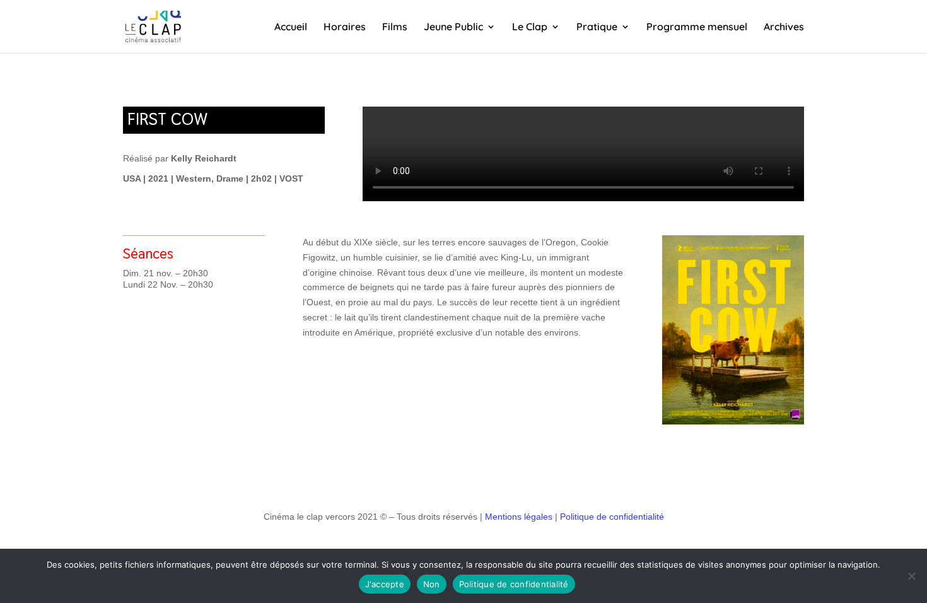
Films (394, 27)
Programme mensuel (696, 27)
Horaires (345, 27)
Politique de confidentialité (612, 517)
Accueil (290, 27)
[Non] (911, 576)
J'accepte (384, 584)
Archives (784, 27)
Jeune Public (453, 27)
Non (431, 584)
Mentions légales (518, 517)
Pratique (596, 27)
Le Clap (529, 27)
